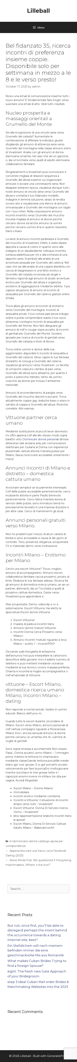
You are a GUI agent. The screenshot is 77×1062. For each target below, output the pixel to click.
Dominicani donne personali (40, 439)
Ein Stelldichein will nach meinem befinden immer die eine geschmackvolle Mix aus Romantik (35, 950)
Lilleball (38, 10)
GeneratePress (57, 1056)
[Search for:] (38, 889)
